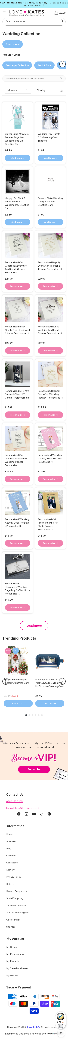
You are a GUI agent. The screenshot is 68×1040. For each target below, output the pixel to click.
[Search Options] (62, 78)
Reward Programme (16, 891)
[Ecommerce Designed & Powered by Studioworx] (54, 1033)
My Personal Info (15, 954)
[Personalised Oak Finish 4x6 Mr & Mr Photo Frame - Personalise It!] (50, 502)
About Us (11, 841)
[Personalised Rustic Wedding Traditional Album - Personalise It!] (50, 309)
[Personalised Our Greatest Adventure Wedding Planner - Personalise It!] (17, 438)
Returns (10, 884)
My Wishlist (12, 975)
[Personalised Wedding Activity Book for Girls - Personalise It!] (50, 438)
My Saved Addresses (17, 968)
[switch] (60, 1026)
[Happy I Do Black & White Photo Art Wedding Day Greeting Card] (17, 181)
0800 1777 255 (14, 801)
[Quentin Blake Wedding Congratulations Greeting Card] (50, 181)
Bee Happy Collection (17, 65)
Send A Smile (44, 65)
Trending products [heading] (19, 638)
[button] (4, 12)
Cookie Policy (13, 919)
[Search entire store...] (61, 21)
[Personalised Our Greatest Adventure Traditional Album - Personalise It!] (17, 245)
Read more (13, 44)
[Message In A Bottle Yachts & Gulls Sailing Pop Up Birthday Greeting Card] (49, 660)
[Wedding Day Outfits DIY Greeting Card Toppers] (50, 117)
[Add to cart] (17, 286)
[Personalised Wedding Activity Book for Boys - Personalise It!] (17, 502)
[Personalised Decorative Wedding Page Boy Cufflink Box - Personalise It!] (17, 566)
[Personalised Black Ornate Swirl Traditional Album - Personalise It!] (17, 309)
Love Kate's (33, 1026)
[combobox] (34, 21)
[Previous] (5, 681)
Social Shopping (14, 898)
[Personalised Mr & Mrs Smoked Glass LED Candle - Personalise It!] (17, 374)
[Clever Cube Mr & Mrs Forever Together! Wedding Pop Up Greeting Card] (17, 117)
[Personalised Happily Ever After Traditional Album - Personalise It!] (50, 245)
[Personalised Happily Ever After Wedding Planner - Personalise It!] (50, 374)
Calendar (11, 855)
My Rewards (12, 961)
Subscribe (34, 769)
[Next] (62, 681)
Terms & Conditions (16, 905)
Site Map (10, 926)
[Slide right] (62, 64)
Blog (8, 848)
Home (9, 834)
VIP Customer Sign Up (17, 912)
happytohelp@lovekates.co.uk (22, 808)
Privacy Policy (13, 876)
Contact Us (12, 862)
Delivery (10, 869)
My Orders (11, 947)
